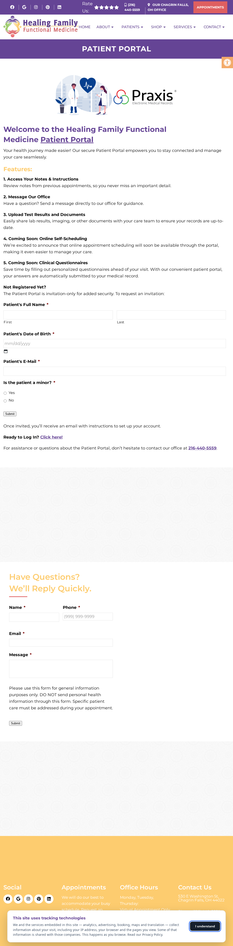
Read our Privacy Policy (144, 934)
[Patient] (5, 351)
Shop (156, 27)
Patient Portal (67, 139)
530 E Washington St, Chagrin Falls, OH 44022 (201, 898)
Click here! (51, 437)
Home (85, 27)
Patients (130, 27)
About (103, 27)
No (11, 400)
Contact (212, 27)
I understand (205, 926)
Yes (12, 393)
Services (183, 27)
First (8, 322)
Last (121, 322)
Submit (10, 414)
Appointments (210, 7)
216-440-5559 (202, 448)
